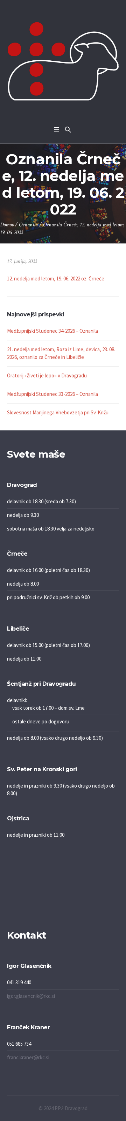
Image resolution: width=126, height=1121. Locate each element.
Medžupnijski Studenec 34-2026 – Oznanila (52, 331)
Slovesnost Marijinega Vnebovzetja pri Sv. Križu (57, 412)
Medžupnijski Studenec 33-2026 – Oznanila (52, 394)
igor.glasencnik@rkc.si (31, 996)
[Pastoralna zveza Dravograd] (63, 61)
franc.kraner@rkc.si (28, 1057)
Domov (7, 224)
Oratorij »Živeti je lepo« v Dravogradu (47, 375)
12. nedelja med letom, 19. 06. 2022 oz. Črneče (55, 278)
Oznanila (28, 224)
